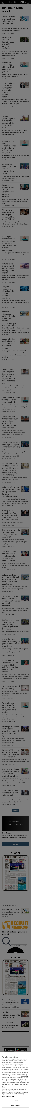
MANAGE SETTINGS (15, 1105)
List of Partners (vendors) (8, 1096)
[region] (15, 1080)
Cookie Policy (24, 1076)
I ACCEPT (15, 1101)
